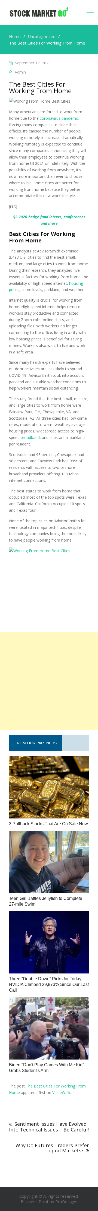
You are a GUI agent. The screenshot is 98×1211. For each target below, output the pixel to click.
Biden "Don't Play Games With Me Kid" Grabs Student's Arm (46, 1068)
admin (20, 72)
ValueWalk (61, 1092)
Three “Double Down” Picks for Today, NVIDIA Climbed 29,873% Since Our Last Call (49, 984)
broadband (30, 437)
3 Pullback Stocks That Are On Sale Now (48, 823)
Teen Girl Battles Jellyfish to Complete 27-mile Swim (45, 901)
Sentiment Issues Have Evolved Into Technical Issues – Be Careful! (49, 1127)
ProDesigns (66, 1201)
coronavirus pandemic (59, 118)
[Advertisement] (49, 681)
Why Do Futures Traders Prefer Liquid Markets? (52, 1148)
